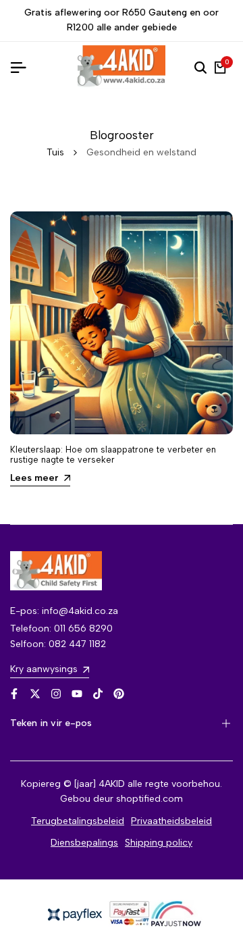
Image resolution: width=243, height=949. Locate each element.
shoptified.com (149, 798)
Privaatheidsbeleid (171, 821)
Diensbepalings (84, 842)
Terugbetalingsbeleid (77, 821)
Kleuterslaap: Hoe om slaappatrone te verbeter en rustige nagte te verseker (113, 454)
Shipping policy (158, 842)
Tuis (55, 152)
